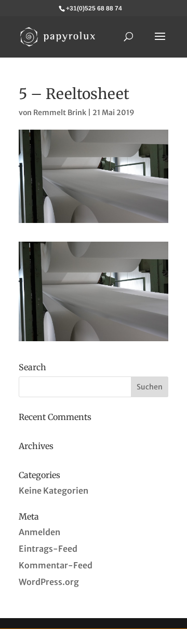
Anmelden (39, 532)
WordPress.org (49, 582)
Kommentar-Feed (55, 565)
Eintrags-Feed (48, 548)
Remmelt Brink (59, 112)
